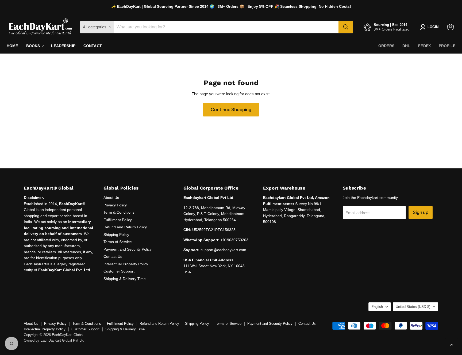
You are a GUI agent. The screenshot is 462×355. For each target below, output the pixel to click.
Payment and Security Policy (127, 249)
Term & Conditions (118, 212)
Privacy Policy (115, 205)
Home (12, 46)
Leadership (63, 46)
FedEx (424, 46)
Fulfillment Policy (117, 220)
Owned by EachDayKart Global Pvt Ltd (54, 340)
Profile (447, 46)
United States (413, 307)
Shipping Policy (116, 234)
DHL (406, 46)
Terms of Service (117, 242)
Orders (386, 46)
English (377, 307)
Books (33, 46)
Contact (92, 46)
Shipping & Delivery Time (124, 279)
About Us (111, 197)
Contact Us (112, 256)
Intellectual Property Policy (125, 264)
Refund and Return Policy (125, 227)
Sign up (420, 212)
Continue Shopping (231, 109)
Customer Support (118, 271)
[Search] (345, 27)
